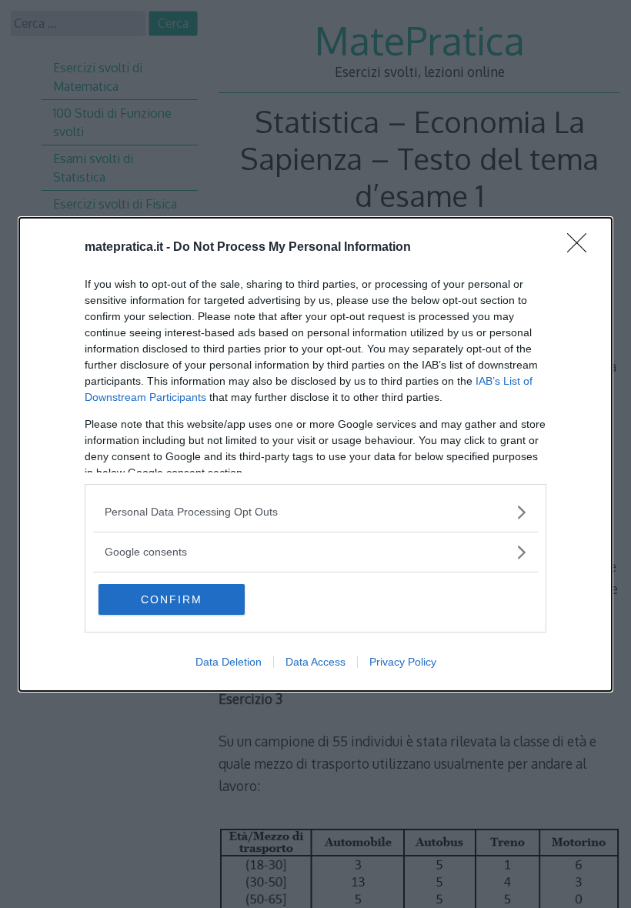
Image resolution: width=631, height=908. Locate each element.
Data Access (315, 662)
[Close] (581, 247)
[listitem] (315, 512)
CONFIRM (171, 599)
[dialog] (315, 454)
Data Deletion (228, 662)
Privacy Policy (402, 662)
